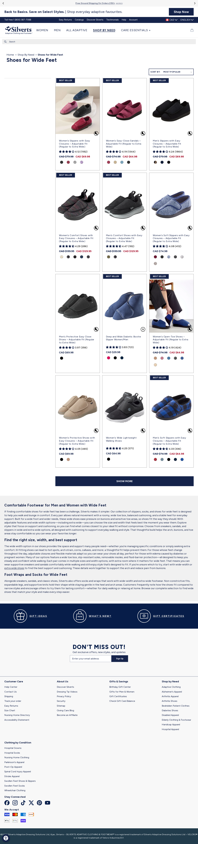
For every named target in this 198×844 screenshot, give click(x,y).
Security (61, 701)
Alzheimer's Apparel (172, 691)
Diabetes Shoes (170, 710)
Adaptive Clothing (171, 687)
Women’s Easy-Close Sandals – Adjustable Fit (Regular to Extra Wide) (123, 143)
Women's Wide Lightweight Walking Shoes (121, 439)
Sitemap (61, 705)
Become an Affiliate (67, 715)
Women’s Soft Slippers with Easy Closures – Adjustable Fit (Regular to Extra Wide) (171, 238)
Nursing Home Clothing (16, 757)
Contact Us (10, 691)
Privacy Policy (64, 696)
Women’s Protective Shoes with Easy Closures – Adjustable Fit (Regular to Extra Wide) (77, 440)
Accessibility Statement (16, 719)
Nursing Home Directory (17, 715)
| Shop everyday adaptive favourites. (63, 12)
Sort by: (155, 72)
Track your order (12, 701)
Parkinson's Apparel (14, 762)
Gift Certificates (118, 696)
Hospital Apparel (170, 729)
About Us (62, 681)
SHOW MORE (124, 481)
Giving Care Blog (65, 710)
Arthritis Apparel (170, 696)
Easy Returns (11, 705)
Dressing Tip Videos (67, 691)
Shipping (8, 696)
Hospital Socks (12, 752)
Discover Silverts (65, 687)
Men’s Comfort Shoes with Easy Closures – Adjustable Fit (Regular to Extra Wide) (124, 238)
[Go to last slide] (3, 3)
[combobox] (99, 41)
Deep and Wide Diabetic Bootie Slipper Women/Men (123, 338)
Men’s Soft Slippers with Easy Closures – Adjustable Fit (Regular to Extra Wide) (169, 440)
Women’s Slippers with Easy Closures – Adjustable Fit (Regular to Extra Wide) (74, 143)
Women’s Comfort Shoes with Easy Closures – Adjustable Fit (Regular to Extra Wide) (76, 238)
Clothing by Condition (17, 742)
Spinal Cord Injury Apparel (17, 771)
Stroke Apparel (12, 776)
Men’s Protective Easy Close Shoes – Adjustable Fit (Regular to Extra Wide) (76, 339)
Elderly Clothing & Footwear (176, 719)
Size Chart (9, 710)
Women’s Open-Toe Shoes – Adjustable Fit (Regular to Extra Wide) (170, 339)
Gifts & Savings (118, 681)
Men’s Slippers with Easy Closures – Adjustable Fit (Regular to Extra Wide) (167, 143)
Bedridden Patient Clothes (175, 705)
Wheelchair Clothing (14, 790)
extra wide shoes (14, 568)
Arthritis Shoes (169, 701)
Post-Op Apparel (13, 766)
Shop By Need (26, 54)
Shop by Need (170, 681)
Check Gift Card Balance (122, 701)
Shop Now (181, 12)
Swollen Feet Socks (14, 785)
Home (10, 54)
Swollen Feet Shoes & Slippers (20, 781)
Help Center (10, 687)
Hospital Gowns (12, 748)
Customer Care (13, 681)
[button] (43, 30)
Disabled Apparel (170, 715)
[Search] (5, 41)
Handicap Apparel (171, 724)
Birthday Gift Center (120, 687)
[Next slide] (195, 3)
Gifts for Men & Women (121, 691)
